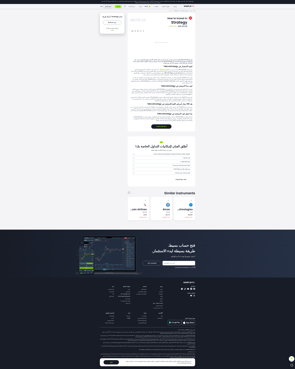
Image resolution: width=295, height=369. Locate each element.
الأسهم (161, 298)
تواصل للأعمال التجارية (142, 320)
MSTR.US (177, 10)
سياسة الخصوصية (110, 320)
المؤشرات (161, 294)
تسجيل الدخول (108, 6)
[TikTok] (185, 289)
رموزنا (129, 289)
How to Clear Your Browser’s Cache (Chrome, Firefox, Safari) (172, 154)
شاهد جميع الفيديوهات (180, 179)
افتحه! (112, 30)
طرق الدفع (128, 291)
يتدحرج (112, 318)
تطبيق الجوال (143, 289)
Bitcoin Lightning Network (124, 296)
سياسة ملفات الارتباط (109, 323)
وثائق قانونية (111, 316)
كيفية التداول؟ (186, 158)
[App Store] (188, 324)
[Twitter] (194, 296)
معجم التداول (160, 318)
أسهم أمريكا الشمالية (184, 10)
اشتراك (118, 6)
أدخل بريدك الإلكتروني (169, 263)
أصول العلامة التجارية (142, 323)
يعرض (191, 10)
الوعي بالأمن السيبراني (142, 318)
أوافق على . (184, 267)
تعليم (162, 316)
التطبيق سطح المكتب (142, 291)
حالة (113, 294)
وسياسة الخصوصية (178, 267)
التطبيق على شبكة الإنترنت (141, 294)
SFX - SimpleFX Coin (125, 294)
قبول (111, 362)
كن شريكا (128, 316)
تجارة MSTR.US (112, 22)
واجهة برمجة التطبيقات (125, 301)
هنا (134, 361)
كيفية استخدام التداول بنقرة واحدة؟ (181, 165)
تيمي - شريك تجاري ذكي (158, 308)
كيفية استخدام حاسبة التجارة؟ (182, 173)
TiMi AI (146, 6)
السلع (161, 296)
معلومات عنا (144, 316)
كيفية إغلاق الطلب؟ (185, 161)
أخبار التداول (127, 303)
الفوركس (161, 291)
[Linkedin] (191, 289)
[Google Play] (174, 324)
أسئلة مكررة (111, 291)
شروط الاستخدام (185, 267)
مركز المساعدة (132, 6)
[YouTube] (188, 289)
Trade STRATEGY (161, 126)
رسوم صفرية (127, 298)
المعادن (161, 301)
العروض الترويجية (159, 305)
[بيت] (194, 11)
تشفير (161, 289)
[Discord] (191, 296)
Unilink (128, 318)
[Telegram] (182, 289)
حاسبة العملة (111, 296)
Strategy (177, 21)
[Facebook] (194, 289)
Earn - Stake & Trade (158, 303)
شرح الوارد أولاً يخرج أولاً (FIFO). (181, 169)
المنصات (144, 286)
